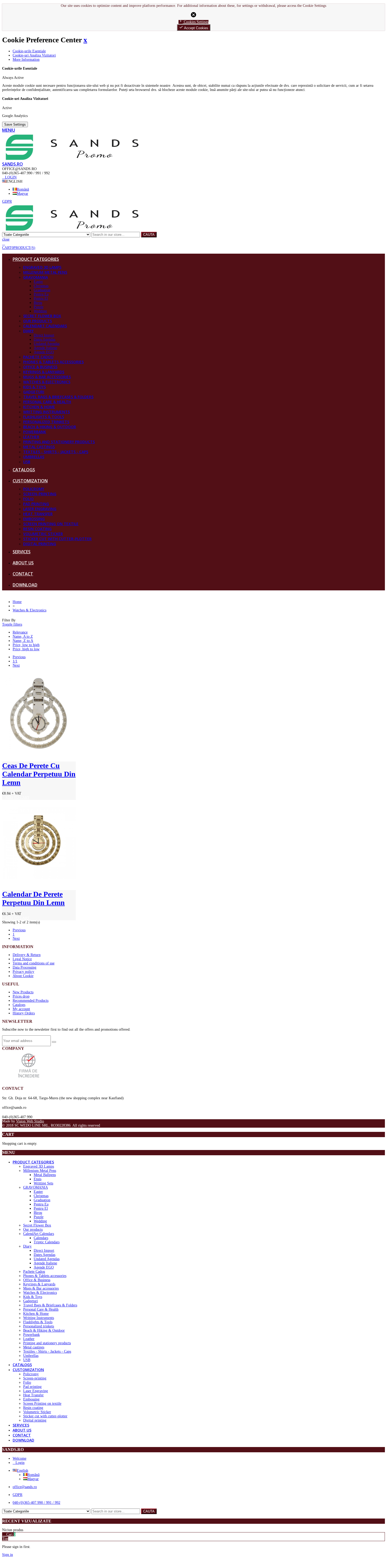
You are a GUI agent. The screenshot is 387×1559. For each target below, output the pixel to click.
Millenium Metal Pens (45, 272)
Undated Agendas (46, 344)
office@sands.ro (25, 1487)
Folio (28, 498)
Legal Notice (22, 959)
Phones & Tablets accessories (53, 361)
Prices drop (21, 996)
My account (21, 1009)
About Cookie (23, 976)
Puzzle (38, 307)
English (22, 1471)
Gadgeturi (33, 391)
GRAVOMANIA (35, 277)
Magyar (22, 194)
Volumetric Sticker (43, 533)
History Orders (24, 1013)
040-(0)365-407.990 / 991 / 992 (36, 1503)
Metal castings (39, 446)
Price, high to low (26, 649)
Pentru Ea (41, 294)
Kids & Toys (34, 386)
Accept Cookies (193, 27)
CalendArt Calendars (45, 325)
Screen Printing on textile (50, 523)
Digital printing (39, 543)
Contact (23, 574)
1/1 (15, 661)
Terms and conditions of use (33, 963)
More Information (26, 60)
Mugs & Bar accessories (47, 376)
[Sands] (72, 159)
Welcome (19, 1458)
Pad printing (36, 503)
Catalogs (24, 470)
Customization (30, 481)
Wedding (40, 311)
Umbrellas (33, 456)
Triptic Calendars (46, 1242)
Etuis (37, 1179)
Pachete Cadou (38, 356)
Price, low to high (26, 645)
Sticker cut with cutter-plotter (57, 538)
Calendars (41, 1238)
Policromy (33, 488)
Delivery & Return (27, 955)
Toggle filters (12, 624)
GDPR (17, 1495)
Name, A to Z (23, 636)
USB (26, 461)
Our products (37, 320)
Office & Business (40, 366)
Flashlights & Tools (43, 416)
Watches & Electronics (46, 381)
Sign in (7, 1555)
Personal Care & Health (47, 401)
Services (22, 552)
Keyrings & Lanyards (43, 371)
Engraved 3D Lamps (42, 267)
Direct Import (44, 335)
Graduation (42, 290)
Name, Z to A (23, 641)
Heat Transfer (38, 513)
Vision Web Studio (30, 1121)
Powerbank (34, 431)
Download (25, 585)
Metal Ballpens (45, 1175)
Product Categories (36, 259)
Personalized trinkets (46, 421)
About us (23, 563)
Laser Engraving (39, 508)
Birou (38, 303)
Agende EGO (44, 352)
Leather (31, 436)
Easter (38, 282)
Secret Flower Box (42, 315)
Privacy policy (23, 972)
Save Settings (15, 124)
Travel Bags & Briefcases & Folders (58, 396)
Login (20, 1463)
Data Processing (24, 967)
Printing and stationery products (59, 441)
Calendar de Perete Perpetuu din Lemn (33, 898)
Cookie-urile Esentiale (29, 51)
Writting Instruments (46, 411)
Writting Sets (43, 1183)
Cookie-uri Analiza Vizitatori (34, 55)
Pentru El (41, 298)
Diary (28, 330)
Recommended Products (30, 1001)
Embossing (34, 518)
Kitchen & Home (39, 406)
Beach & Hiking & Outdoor (49, 426)
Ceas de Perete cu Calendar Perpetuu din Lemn (39, 773)
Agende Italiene (45, 348)
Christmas (41, 286)
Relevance (20, 632)
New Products (23, 992)
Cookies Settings (193, 22)
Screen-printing (39, 493)
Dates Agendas (44, 339)
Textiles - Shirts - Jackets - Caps (55, 451)
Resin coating (37, 528)
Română (23, 189)
